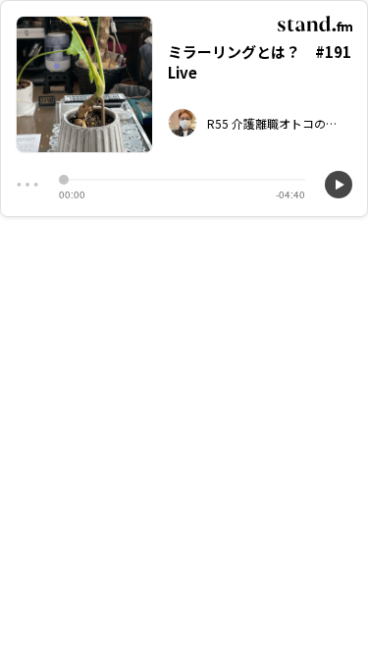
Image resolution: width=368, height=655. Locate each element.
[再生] (338, 184)
